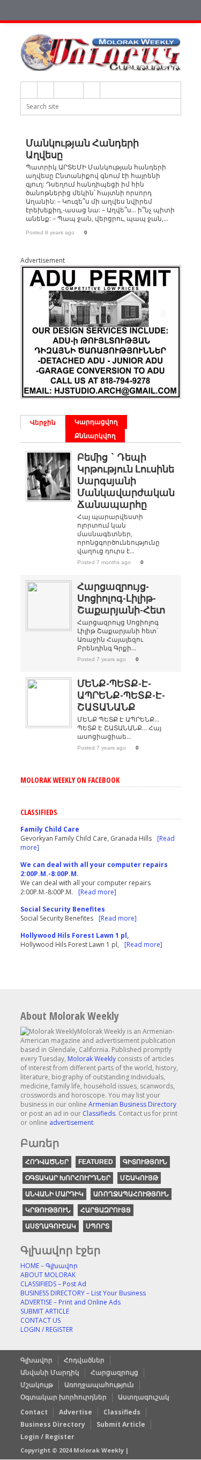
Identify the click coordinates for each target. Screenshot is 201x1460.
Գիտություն (145, 1162)
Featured (95, 1162)
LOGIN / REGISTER (46, 1329)
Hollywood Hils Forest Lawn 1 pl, (74, 935)
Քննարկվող (95, 435)
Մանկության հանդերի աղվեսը (82, 148)
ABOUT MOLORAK (48, 1274)
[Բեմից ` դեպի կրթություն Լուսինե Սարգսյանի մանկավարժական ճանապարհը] (48, 497)
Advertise (75, 1412)
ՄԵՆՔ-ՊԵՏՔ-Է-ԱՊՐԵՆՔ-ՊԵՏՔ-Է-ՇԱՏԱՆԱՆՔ (121, 695)
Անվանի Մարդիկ (54, 1194)
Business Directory (52, 1424)
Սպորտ (97, 1226)
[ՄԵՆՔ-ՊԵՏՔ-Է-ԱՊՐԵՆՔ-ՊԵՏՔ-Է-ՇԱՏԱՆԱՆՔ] (48, 724)
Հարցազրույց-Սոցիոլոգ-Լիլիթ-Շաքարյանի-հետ (121, 598)
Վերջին (43, 422)
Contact (34, 1412)
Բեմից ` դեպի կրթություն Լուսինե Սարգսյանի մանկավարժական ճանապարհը (126, 480)
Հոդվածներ (47, 1162)
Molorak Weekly (92, 1058)
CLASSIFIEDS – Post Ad (53, 1283)
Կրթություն (48, 1210)
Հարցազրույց (105, 1210)
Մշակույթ (139, 1178)
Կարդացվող (96, 421)
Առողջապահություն (131, 1194)
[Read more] (97, 891)
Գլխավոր (36, 1360)
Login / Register (47, 1436)
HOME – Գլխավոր (49, 1265)
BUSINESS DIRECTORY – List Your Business (83, 1293)
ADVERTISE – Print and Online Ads (70, 1302)
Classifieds (99, 1113)
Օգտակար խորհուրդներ (67, 1178)
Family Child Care (49, 829)
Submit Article (120, 1424)
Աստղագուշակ (50, 1226)
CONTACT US (40, 1320)
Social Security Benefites (62, 909)
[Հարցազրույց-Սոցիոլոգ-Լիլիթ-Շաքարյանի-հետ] (48, 627)
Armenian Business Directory (132, 1104)
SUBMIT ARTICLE (44, 1311)
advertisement (71, 1122)
